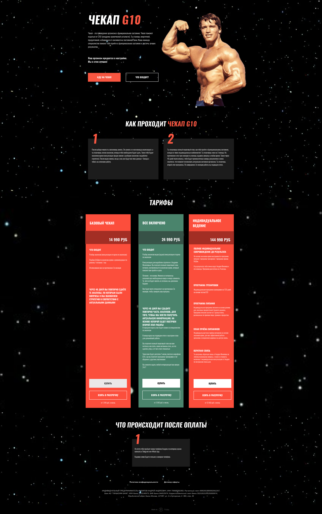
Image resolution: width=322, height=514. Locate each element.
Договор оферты (171, 482)
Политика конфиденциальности (144, 482)
